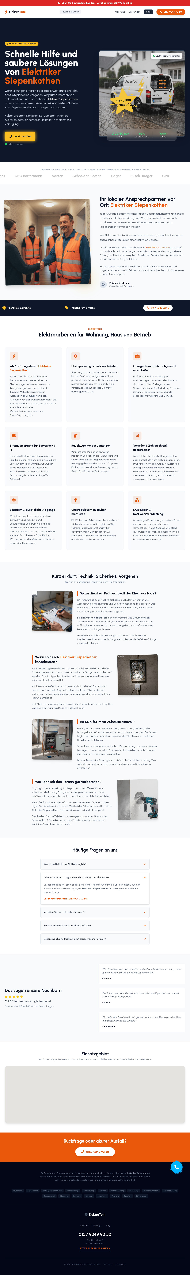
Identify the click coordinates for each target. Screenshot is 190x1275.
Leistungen (134, 11)
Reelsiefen (102, 1196)
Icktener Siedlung (151, 1191)
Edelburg (77, 1196)
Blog (148, 12)
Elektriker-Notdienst (53, 120)
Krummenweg (72, 1191)
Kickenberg (133, 1191)
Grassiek (127, 1196)
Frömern (115, 1196)
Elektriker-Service (147, 239)
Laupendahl (17, 1191)
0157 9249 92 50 (173, 11)
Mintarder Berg (117, 1191)
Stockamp (64, 1196)
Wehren (89, 1196)
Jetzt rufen (95, 1248)
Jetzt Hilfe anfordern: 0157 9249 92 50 (65, 898)
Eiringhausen (141, 1196)
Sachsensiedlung (170, 1191)
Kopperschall (32, 1191)
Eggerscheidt (49, 1196)
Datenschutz (121, 1264)
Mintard (103, 1191)
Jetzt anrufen (22, 136)
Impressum (108, 1264)
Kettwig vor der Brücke (52, 1191)
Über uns (120, 11)
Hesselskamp (89, 1191)
